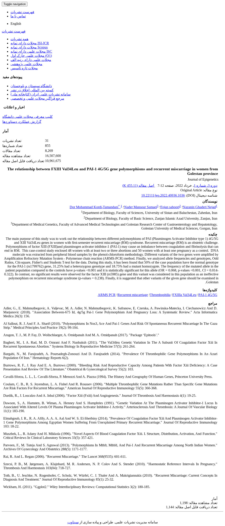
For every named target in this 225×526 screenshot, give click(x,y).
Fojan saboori (169, 207)
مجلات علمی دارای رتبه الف (31, 60)
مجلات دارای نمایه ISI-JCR (30, 43)
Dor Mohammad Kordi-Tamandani (95, 207)
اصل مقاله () (138, 185)
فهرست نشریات (22, 12)
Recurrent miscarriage (133, 295)
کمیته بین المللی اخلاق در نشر (32, 90)
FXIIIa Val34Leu (184, 295)
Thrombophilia (160, 295)
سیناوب (73, 522)
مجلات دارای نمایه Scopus (29, 47)
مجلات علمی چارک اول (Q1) (31, 55)
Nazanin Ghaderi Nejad (199, 207)
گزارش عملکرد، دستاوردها (21, 122)
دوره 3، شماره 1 (205, 185)
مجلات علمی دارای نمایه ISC (31, 51)
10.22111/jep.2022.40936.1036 (163, 195)
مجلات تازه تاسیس (24, 68)
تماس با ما (18, 16)
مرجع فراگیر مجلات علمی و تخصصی (37, 98)
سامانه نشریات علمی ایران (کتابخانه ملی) (41, 94)
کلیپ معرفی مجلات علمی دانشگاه (27, 116)
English (16, 23)
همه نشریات (19, 39)
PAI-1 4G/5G (207, 295)
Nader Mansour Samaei (140, 207)
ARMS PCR (107, 295)
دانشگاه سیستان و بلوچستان (31, 86)
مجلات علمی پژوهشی (26, 64)
